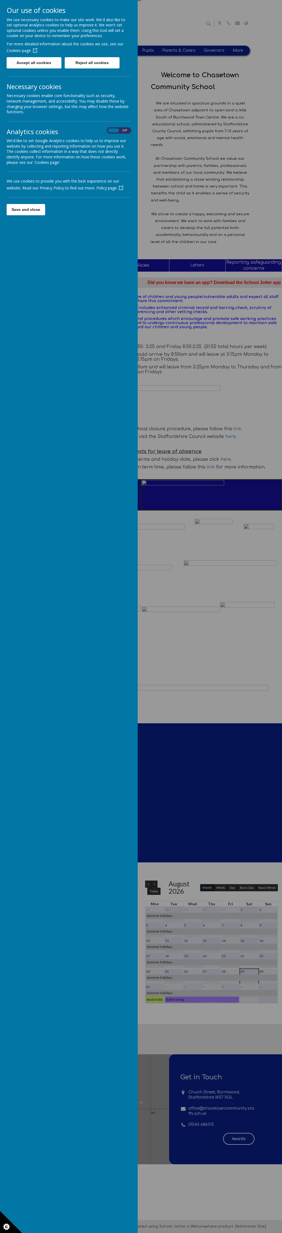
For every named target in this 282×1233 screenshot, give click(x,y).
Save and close (26, 209)
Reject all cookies (92, 62)
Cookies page (19, 50)
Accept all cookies (34, 62)
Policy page (106, 188)
